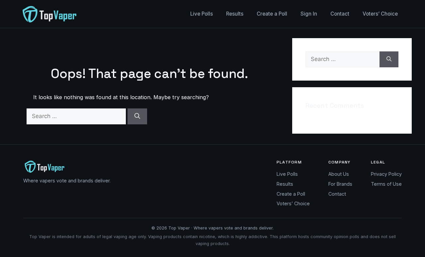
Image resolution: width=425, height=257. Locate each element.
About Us (338, 174)
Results (234, 14)
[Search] (137, 116)
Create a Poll (272, 14)
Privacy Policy (386, 174)
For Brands (340, 184)
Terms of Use (386, 184)
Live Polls (201, 14)
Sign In (308, 14)
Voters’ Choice (380, 14)
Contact (339, 14)
